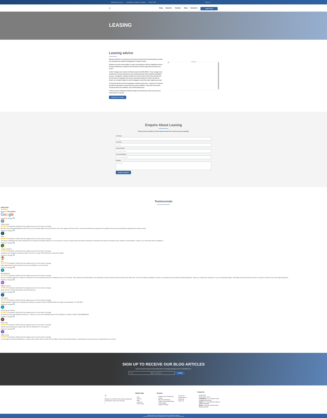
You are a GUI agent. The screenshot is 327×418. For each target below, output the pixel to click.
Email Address (156, 370)
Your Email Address (121, 154)
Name (130, 370)
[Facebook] (212, 2)
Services (178, 8)
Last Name (119, 142)
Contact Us (193, 8)
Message (118, 160)
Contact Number (120, 148)
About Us (169, 8)
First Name (119, 136)
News (186, 8)
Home (161, 8)
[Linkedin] (215, 2)
